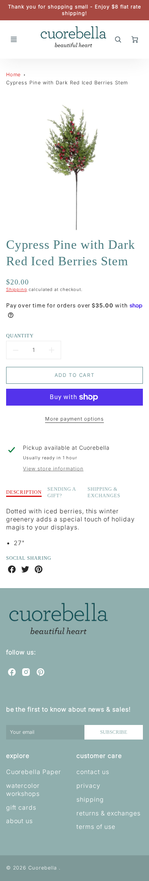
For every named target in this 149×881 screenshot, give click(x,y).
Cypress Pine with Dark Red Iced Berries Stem (67, 82)
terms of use (95, 826)
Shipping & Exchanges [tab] (103, 492)
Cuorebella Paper (33, 772)
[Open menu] (13, 39)
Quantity (20, 336)
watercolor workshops (23, 789)
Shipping (17, 289)
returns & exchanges (108, 813)
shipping (90, 799)
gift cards (21, 807)
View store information (53, 469)
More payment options (74, 419)
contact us (92, 772)
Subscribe (113, 732)
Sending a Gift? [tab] (61, 492)
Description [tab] (24, 492)
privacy (88, 785)
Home (13, 74)
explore (18, 755)
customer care (98, 755)
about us (19, 821)
